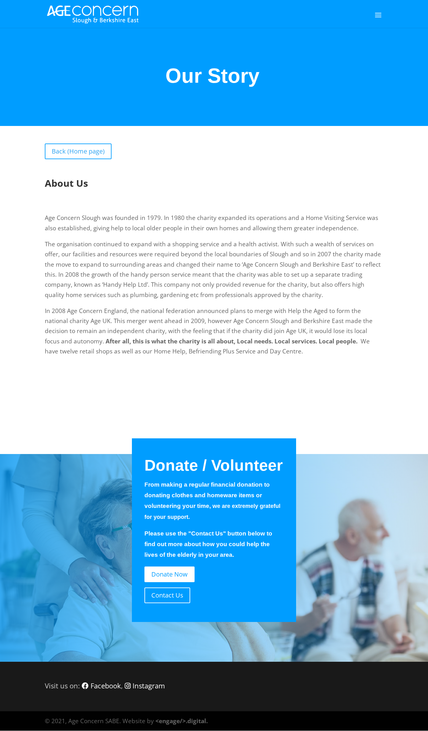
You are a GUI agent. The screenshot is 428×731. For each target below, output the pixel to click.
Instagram (148, 685)
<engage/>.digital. (181, 721)
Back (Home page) (78, 151)
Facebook (105, 685)
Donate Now (169, 574)
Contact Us (167, 595)
